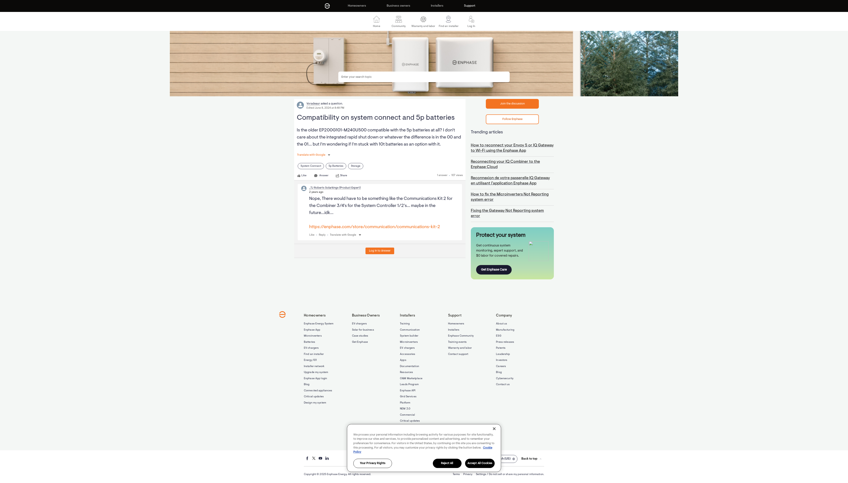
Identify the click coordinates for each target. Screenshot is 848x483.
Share (343, 175)
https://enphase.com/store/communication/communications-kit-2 (374, 227)
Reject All (447, 463)
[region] (424, 448)
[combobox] (424, 77)
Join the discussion (512, 103)
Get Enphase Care (494, 269)
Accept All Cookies (480, 463)
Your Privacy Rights (372, 463)
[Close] (494, 429)
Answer (323, 175)
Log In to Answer (380, 250)
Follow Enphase (512, 119)
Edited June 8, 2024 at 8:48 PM (325, 108)
